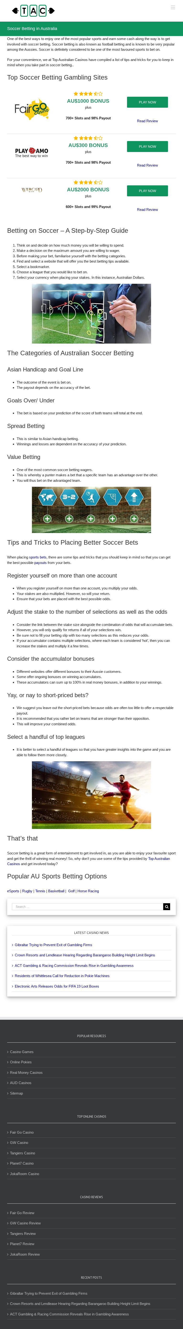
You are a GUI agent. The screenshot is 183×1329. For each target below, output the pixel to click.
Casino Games (22, 1052)
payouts (40, 563)
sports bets (37, 557)
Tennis (40, 891)
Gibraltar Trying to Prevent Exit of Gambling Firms (53, 945)
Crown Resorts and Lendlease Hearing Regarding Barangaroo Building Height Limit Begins (85, 955)
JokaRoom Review (25, 1254)
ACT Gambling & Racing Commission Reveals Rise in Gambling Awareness (74, 966)
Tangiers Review (23, 1234)
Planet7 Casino (22, 1163)
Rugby (27, 891)
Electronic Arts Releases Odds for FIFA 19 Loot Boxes (57, 986)
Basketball (56, 891)
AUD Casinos (20, 1083)
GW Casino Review (25, 1223)
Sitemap (16, 1093)
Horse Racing (88, 891)
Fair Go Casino (22, 1132)
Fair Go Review (22, 1213)
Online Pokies (21, 1062)
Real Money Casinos (26, 1072)
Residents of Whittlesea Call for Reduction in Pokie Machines (62, 976)
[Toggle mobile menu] (173, 7)
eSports (13, 891)
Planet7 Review (22, 1244)
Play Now (147, 102)
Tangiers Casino (22, 1153)
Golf (71, 891)
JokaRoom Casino (24, 1174)
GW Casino (19, 1143)
